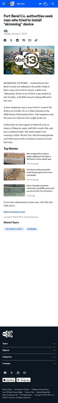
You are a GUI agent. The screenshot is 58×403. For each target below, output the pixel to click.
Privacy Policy (7, 389)
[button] (4, 3)
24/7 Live (21, 4)
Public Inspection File (10, 395)
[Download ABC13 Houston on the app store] (8, 380)
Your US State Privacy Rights (12, 392)
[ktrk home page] (7, 334)
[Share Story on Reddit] (17, 40)
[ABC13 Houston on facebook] (5, 373)
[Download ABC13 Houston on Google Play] (23, 380)
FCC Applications (26, 395)
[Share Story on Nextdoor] (23, 40)
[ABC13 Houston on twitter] (11, 373)
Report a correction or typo (14, 212)
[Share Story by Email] (30, 40)
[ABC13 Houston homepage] (11, 4)
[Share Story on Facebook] (5, 40)
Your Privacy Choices (21, 389)
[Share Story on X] (11, 40)
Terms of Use (29, 392)
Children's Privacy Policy (40, 389)
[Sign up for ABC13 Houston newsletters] (24, 373)
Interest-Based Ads (43, 392)
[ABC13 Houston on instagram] (18, 373)
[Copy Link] (36, 40)
